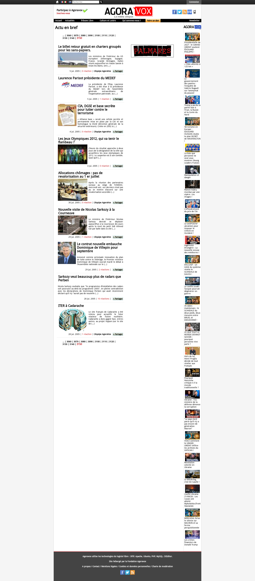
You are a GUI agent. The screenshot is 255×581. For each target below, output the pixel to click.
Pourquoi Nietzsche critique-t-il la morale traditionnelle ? (191, 383)
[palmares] (152, 56)
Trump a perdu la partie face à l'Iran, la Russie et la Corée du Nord (192, 110)
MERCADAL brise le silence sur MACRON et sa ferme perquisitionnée (192, 523)
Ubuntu (146, 556)
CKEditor (168, 556)
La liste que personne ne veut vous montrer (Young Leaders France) (191, 158)
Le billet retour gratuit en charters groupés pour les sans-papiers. (89, 48)
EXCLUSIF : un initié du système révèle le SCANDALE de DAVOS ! (192, 269)
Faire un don (153, 20)
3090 (90, 35)
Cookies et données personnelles (134, 566)
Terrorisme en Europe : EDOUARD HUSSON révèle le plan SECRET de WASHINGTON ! (192, 134)
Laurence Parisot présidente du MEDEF (87, 78)
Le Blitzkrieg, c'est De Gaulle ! (192, 480)
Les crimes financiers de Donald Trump (191, 542)
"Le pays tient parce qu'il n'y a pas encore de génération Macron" (191, 424)
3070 (76, 35)
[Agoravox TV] (69, 2)
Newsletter (194, 20)
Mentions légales (109, 566)
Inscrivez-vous (63, 13)
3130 (65, 38)
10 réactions (103, 299)
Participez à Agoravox (69, 10)
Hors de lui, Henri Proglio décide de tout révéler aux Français (191, 361)
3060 (69, 35)
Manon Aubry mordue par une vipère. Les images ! (192, 193)
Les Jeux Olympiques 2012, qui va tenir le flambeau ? (88, 140)
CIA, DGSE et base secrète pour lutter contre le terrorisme (96, 109)
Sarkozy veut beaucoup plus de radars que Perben (89, 278)
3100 (97, 35)
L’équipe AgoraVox (102, 71)
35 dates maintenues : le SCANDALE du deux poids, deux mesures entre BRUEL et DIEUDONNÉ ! (192, 313)
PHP (153, 556)
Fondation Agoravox (137, 561)
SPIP (132, 556)
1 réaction (104, 99)
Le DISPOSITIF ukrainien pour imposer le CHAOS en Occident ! (191, 228)
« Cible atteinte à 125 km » (192, 65)
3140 (72, 38)
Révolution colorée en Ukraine (189, 464)
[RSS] (184, 13)
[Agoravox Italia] (65, 2)
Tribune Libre (87, 20)
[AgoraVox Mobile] (194, 13)
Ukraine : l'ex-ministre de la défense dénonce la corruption (192, 403)
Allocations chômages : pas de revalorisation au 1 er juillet (80, 174)
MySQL (159, 556)
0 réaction (86, 71)
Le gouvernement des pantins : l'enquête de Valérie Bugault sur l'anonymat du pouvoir (191, 86)
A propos (86, 566)
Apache (138, 556)
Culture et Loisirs (108, 20)
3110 (104, 35)
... (63, 35)
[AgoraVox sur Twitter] (179, 13)
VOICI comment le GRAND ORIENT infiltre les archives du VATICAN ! (191, 445)
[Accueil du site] (129, 18)
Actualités (69, 20)
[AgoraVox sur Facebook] (174, 13)
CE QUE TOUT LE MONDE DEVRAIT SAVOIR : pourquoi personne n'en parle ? (192, 338)
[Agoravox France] (62, 2)
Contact (96, 566)
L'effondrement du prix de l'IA (191, 210)
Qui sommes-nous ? (131, 20)
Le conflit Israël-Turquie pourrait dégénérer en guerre (192, 290)
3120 (111, 35)
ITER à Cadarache (71, 306)
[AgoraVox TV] (189, 13)
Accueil (58, 20)
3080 (83, 35)
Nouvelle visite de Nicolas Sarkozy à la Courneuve (86, 211)
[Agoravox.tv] (192, 29)
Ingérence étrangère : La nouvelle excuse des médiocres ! (191, 249)
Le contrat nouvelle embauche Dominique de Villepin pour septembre (99, 247)
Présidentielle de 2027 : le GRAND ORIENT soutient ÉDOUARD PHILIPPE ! (192, 47)
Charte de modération (162, 566)
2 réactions (104, 269)
